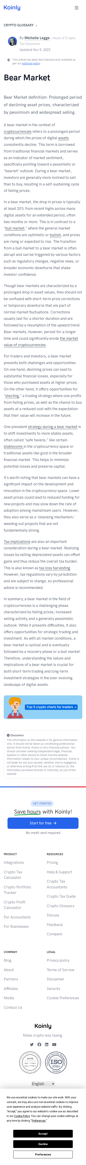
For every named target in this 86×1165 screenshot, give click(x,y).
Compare (54, 934)
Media (9, 998)
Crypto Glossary (19, 25)
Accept (43, 1133)
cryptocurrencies (18, 131)
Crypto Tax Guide (61, 896)
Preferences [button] (39, 1120)
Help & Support (59, 872)
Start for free (41, 823)
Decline (43, 1144)
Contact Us (13, 1007)
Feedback (55, 924)
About (9, 970)
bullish (55, 235)
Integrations (14, 862)
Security (53, 988)
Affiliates (11, 988)
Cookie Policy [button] (22, 1116)
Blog (7, 960)
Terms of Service (60, 970)
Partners (11, 979)
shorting (12, 395)
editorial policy (31, 63)
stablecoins (14, 446)
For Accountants (17, 917)
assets (63, 138)
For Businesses (16, 926)
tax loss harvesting (54, 568)
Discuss (53, 915)
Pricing (52, 862)
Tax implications (17, 541)
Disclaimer (55, 979)
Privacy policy (58, 960)
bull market (14, 228)
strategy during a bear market (52, 426)
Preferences (43, 1154)
